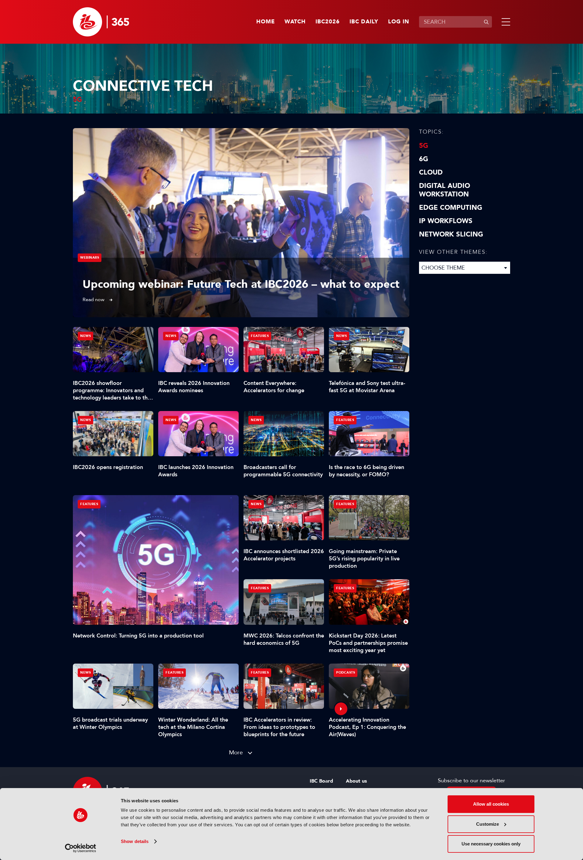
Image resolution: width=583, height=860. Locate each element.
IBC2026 (327, 22)
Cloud (431, 172)
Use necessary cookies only (491, 843)
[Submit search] (486, 22)
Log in (398, 22)
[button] (504, 21)
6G (423, 159)
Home (265, 22)
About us (356, 781)
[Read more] (241, 222)
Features (89, 504)
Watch (295, 22)
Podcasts (345, 672)
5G (423, 145)
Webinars (89, 257)
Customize (487, 824)
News (85, 336)
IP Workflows (445, 221)
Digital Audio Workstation (444, 190)
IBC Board (321, 781)
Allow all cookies (491, 804)
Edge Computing (450, 207)
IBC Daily (363, 22)
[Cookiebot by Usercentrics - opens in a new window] (80, 848)
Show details (134, 841)
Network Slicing (451, 234)
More (236, 752)
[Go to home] (101, 21)
